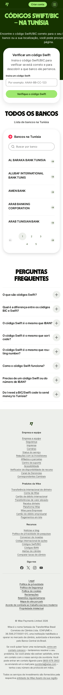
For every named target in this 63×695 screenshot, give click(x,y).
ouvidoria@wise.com (45, 664)
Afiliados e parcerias (31, 459)
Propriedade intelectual (31, 608)
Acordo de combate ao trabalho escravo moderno (31, 605)
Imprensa (31, 445)
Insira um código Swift (18, 75)
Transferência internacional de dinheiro (31, 489)
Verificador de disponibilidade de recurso (31, 469)
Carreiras (31, 448)
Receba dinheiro (31, 503)
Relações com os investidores (31, 455)
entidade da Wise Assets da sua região (37, 678)
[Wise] (7, 4)
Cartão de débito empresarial (31, 513)
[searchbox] (31, 146)
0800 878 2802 (51, 660)
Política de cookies (31, 591)
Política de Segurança (31, 587)
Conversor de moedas (31, 537)
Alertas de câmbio (31, 551)
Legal (31, 580)
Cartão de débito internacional (31, 496)
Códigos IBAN (31, 547)
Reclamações (31, 594)
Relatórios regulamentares (31, 598)
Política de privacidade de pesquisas (31, 533)
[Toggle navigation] (54, 4)
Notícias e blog (31, 530)
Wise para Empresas (31, 510)
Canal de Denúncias (31, 473)
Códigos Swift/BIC (31, 544)
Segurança (31, 441)
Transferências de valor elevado (31, 500)
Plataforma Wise (31, 506)
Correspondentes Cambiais (31, 476)
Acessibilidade (31, 466)
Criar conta (37, 4)
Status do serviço (31, 452)
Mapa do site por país (31, 601)
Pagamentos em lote (31, 517)
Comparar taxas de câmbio (31, 554)
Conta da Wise (31, 493)
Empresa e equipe (31, 438)
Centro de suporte (31, 462)
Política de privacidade (31, 584)
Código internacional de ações (31, 540)
